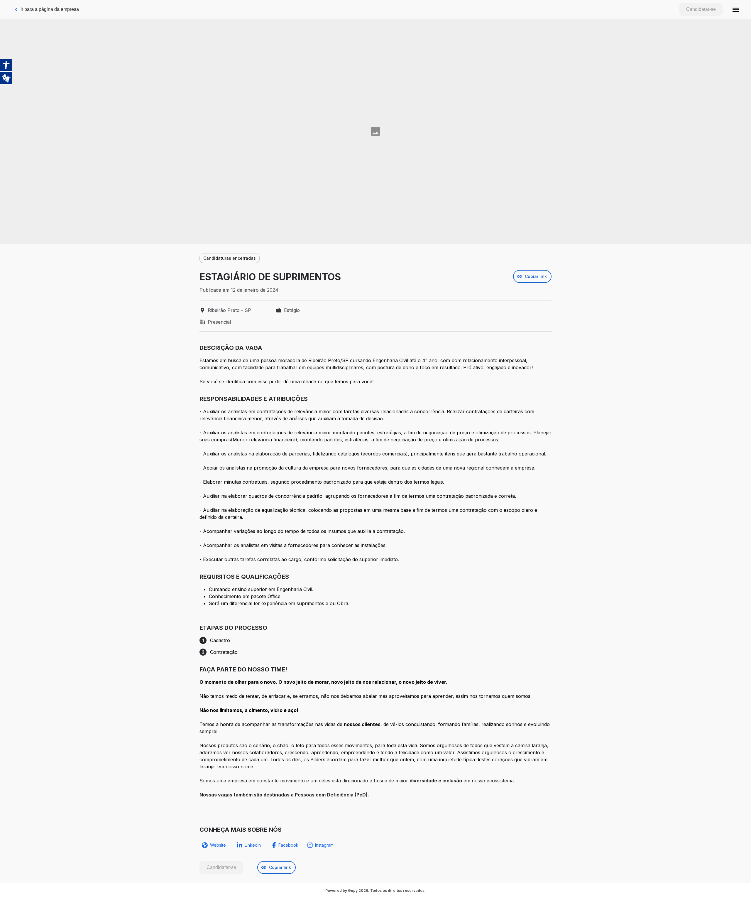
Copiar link (536, 276)
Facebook (288, 845)
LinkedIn (253, 845)
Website (218, 845)
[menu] (735, 9)
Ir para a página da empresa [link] (50, 9)
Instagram (324, 845)
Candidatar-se (701, 9)
